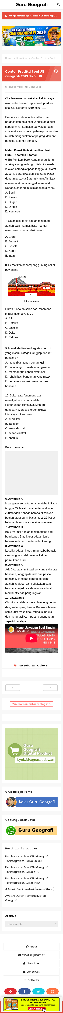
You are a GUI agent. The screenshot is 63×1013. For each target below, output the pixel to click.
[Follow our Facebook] (24, 991)
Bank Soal (35, 87)
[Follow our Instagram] (52, 991)
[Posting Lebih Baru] (12, 687)
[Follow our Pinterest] (10, 991)
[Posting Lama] (50, 687)
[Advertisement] (31, 473)
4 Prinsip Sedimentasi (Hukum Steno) (29, 889)
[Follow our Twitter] (38, 991)
